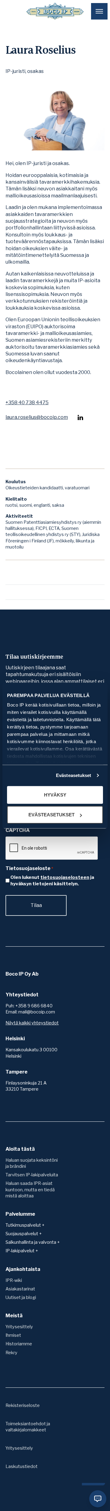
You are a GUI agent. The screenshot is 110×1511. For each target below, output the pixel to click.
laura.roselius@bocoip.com (37, 417)
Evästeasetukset (73, 775)
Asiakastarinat (20, 1289)
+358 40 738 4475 (27, 402)
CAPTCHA (18, 830)
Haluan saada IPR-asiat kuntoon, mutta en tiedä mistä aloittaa (30, 1189)
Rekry (11, 1352)
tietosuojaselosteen (64, 877)
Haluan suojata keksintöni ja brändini (32, 1163)
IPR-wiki (14, 1280)
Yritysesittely (19, 1326)
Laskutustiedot (22, 1466)
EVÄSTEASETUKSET (51, 814)
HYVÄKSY (55, 794)
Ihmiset (13, 1335)
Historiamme (19, 1344)
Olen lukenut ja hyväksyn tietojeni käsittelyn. (52, 881)
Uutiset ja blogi (21, 1297)
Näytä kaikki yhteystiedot (32, 1023)
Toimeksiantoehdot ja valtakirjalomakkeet (28, 1427)
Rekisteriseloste (23, 1405)
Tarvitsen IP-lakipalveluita (32, 1175)
